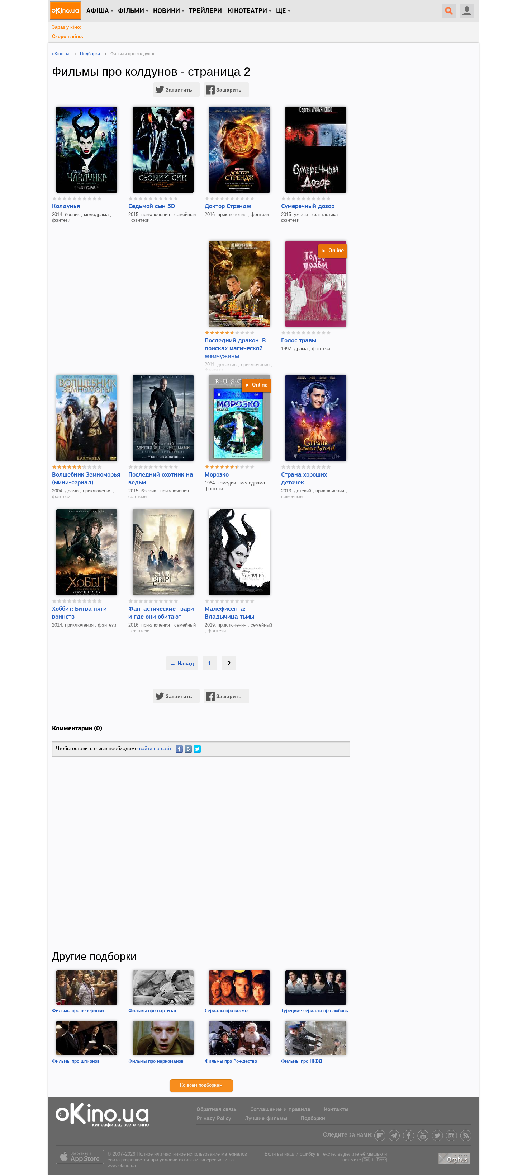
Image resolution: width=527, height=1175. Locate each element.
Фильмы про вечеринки (78, 1011)
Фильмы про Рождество (231, 1061)
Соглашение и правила (280, 1110)
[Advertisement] (201, 853)
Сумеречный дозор (307, 206)
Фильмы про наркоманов (156, 1061)
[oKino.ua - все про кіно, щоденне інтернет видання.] (66, 11)
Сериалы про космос (227, 1011)
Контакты (336, 1110)
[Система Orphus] (454, 1157)
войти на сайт (155, 748)
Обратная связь (216, 1110)
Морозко (217, 475)
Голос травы (298, 341)
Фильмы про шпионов (76, 1061)
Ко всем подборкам (201, 1085)
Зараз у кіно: (66, 27)
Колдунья (66, 206)
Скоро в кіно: (67, 36)
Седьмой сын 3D (151, 206)
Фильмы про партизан (152, 1011)
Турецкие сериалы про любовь (314, 1011)
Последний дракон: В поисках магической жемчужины (235, 349)
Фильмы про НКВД (301, 1061)
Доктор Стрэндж (228, 206)
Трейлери (205, 11)
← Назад (182, 663)
